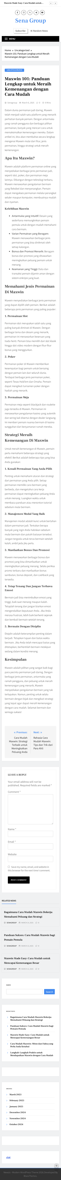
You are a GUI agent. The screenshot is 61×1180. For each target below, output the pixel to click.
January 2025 (16, 1106)
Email (12, 841)
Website (12, 854)
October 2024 (16, 1124)
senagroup (12, 102)
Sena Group (30, 20)
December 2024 (17, 1112)
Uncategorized (14, 70)
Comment (14, 791)
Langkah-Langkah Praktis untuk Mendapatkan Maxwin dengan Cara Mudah (31, 1054)
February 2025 (16, 1100)
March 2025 (15, 1094)
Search (8, 985)
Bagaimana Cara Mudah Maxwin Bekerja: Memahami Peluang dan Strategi (31, 1018)
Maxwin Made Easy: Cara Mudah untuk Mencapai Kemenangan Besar (22, 3)
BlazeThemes (30, 1175)
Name (12, 829)
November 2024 (17, 1118)
